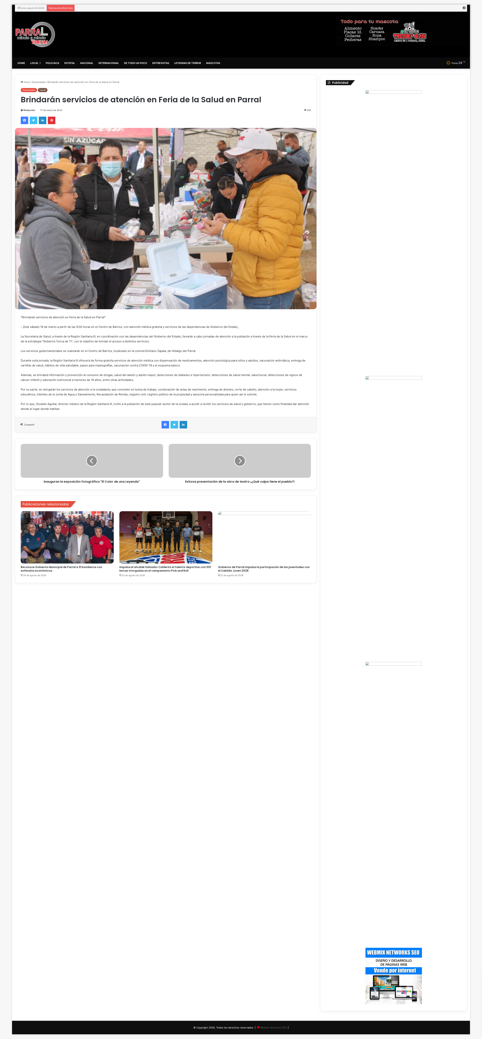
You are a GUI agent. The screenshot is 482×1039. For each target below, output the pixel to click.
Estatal (69, 63)
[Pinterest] (51, 120)
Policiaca (52, 63)
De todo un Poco (135, 63)
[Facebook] (24, 120)
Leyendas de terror (187, 63)
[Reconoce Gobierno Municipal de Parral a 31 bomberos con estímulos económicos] (67, 537)
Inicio (26, 82)
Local (34, 63)
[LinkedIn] (42, 120)
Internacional (108, 63)
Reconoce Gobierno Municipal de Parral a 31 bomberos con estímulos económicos (61, 569)
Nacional (86, 63)
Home (21, 63)
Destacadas (38, 82)
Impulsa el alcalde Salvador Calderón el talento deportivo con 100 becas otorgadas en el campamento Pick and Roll (165, 569)
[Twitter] (33, 120)
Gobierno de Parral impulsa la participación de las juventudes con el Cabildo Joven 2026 (264, 569)
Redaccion (29, 110)
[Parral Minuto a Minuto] (35, 34)
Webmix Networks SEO (273, 1027)
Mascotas (213, 63)
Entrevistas (160, 63)
